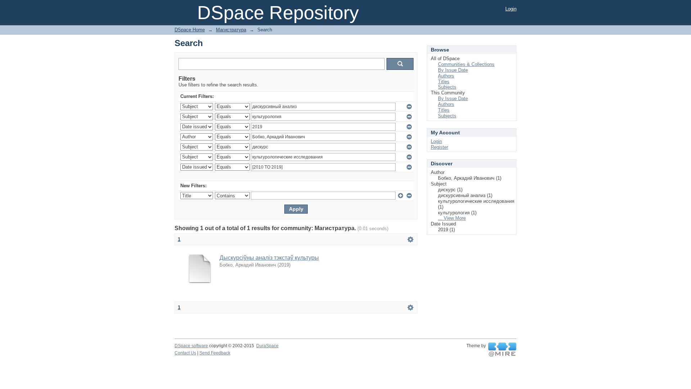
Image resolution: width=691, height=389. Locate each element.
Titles (444, 81)
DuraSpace (267, 345)
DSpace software (191, 345)
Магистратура (231, 29)
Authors (446, 76)
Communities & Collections (466, 64)
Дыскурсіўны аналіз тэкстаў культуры (269, 258)
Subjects (447, 87)
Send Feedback (214, 353)
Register (439, 147)
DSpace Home (190, 29)
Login (510, 9)
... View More (452, 218)
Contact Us (185, 353)
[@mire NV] (502, 349)
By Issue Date (453, 70)
